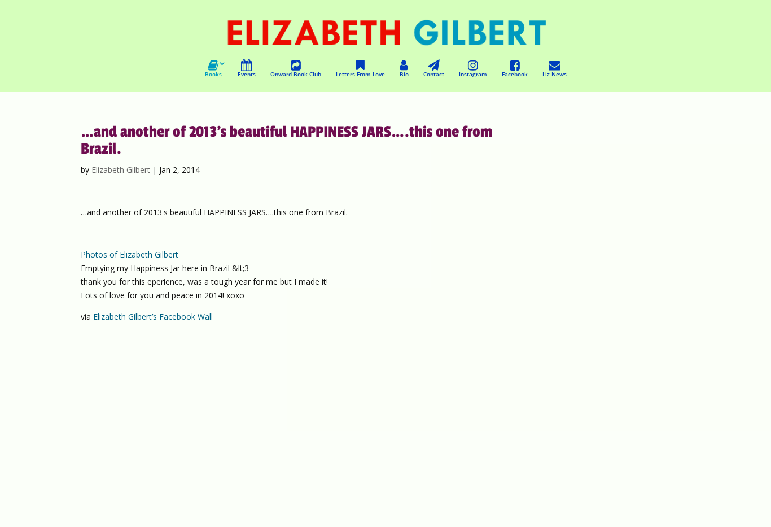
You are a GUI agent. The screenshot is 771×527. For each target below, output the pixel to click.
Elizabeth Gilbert (120, 169)
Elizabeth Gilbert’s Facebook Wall (153, 316)
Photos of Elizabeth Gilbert (129, 254)
